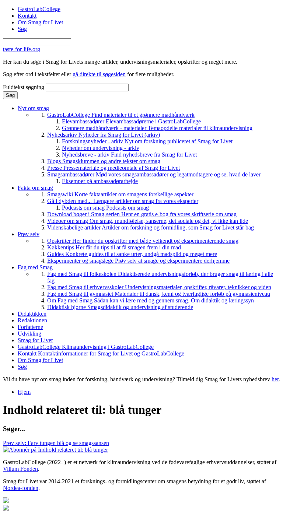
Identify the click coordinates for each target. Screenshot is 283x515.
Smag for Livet (35, 340)
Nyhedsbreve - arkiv (129, 154)
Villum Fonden (20, 469)
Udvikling (29, 333)
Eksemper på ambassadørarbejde (100, 181)
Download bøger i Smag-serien (142, 214)
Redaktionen (32, 320)
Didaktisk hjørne (120, 307)
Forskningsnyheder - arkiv (147, 141)
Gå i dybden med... (122, 201)
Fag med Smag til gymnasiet (158, 294)
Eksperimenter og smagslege (138, 261)
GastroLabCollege (39, 9)
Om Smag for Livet (40, 22)
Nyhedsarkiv (103, 135)
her (275, 379)
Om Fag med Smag (150, 300)
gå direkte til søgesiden (99, 74)
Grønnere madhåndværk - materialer (157, 128)
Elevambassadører (131, 121)
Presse (113, 168)
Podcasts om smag (105, 207)
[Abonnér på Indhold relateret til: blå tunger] (55, 449)
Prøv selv (28, 234)
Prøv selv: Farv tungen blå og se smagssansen (56, 443)
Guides (132, 254)
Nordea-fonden (20, 488)
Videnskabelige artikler (150, 227)
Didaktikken (32, 314)
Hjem (24, 392)
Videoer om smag (147, 221)
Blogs (103, 161)
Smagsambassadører (154, 174)
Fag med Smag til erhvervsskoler (159, 287)
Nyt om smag (33, 108)
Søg (22, 29)
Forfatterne (30, 327)
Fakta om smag (35, 188)
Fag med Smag (35, 267)
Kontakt (27, 16)
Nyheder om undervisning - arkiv (100, 148)
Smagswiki (120, 194)
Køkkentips (114, 247)
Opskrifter (142, 241)
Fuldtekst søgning (24, 87)
